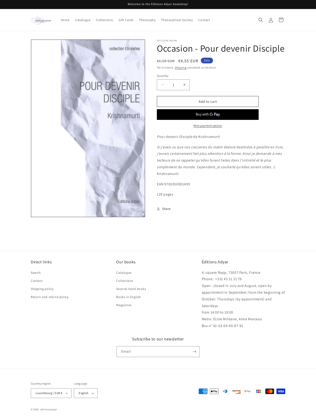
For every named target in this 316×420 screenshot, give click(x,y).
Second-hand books (131, 289)
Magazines (123, 305)
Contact (37, 281)
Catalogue (123, 273)
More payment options (208, 125)
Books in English (128, 297)
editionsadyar (48, 409)
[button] (261, 20)
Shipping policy (42, 289)
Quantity (162, 76)
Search (36, 273)
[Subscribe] (194, 351)
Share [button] (166, 209)
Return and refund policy (49, 297)
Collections (124, 281)
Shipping (180, 67)
